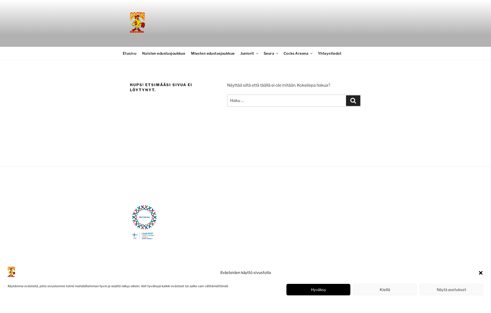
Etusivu (129, 53)
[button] (480, 272)
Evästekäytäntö (19, 304)
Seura (269, 53)
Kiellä (385, 289)
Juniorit (247, 53)
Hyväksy (318, 289)
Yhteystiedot (329, 53)
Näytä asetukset (451, 289)
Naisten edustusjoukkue (163, 53)
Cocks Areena (296, 53)
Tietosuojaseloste (46, 304)
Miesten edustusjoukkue (213, 53)
